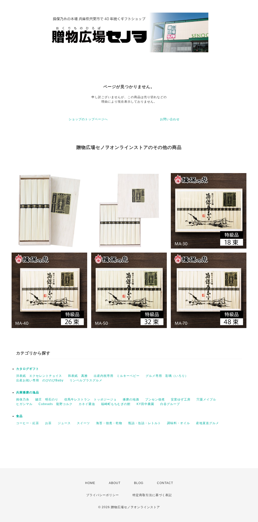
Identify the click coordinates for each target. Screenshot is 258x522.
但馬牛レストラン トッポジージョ (90, 399)
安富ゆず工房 (180, 399)
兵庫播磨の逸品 (27, 392)
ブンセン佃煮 (155, 399)
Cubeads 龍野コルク (56, 404)
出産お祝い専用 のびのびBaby (39, 380)
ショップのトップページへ (88, 119)
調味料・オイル (178, 423)
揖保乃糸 (22, 399)
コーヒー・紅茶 (27, 423)
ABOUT (114, 483)
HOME (90, 483)
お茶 (48, 423)
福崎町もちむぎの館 (116, 404)
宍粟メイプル (206, 399)
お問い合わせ (170, 119)
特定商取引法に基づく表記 (152, 495)
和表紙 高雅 (78, 376)
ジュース (64, 423)
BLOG (138, 483)
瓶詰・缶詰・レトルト (144, 423)
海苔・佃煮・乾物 (109, 423)
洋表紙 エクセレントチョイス (39, 376)
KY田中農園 (145, 404)
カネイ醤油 (87, 404)
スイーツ (83, 423)
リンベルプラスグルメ (86, 380)
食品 (19, 416)
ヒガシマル (24, 404)
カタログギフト (27, 369)
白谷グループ (170, 404)
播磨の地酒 (131, 399)
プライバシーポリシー (102, 495)
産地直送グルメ (207, 423)
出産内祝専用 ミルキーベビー (117, 376)
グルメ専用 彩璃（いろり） (167, 376)
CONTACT (165, 483)
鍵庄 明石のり (46, 399)
